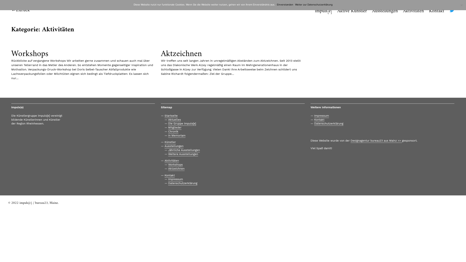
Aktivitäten (172, 160)
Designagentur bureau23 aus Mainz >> (376, 140)
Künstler (170, 142)
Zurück (23, 10)
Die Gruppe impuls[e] (182, 123)
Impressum (175, 179)
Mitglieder (174, 127)
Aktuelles (174, 119)
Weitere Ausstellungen (183, 154)
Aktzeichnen (181, 54)
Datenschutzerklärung (182, 183)
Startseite (171, 115)
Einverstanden (285, 4)
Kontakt (436, 11)
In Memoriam (176, 135)
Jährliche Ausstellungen (184, 150)
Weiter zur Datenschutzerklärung (314, 4)
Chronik (173, 131)
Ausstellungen (174, 146)
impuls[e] (323, 11)
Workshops (29, 54)
